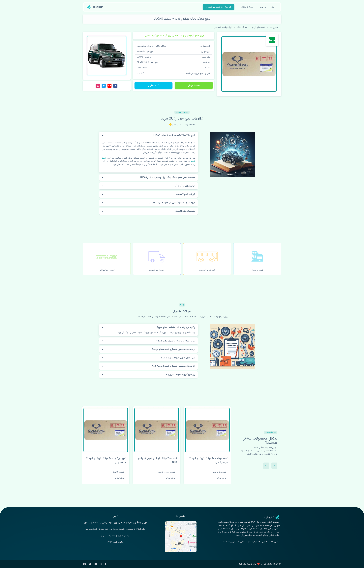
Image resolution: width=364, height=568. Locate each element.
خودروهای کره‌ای (258, 27)
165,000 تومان (194, 85)
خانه (273, 7)
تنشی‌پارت (274, 27)
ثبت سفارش (153, 85)
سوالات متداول (246, 7)
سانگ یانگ (242, 27)
